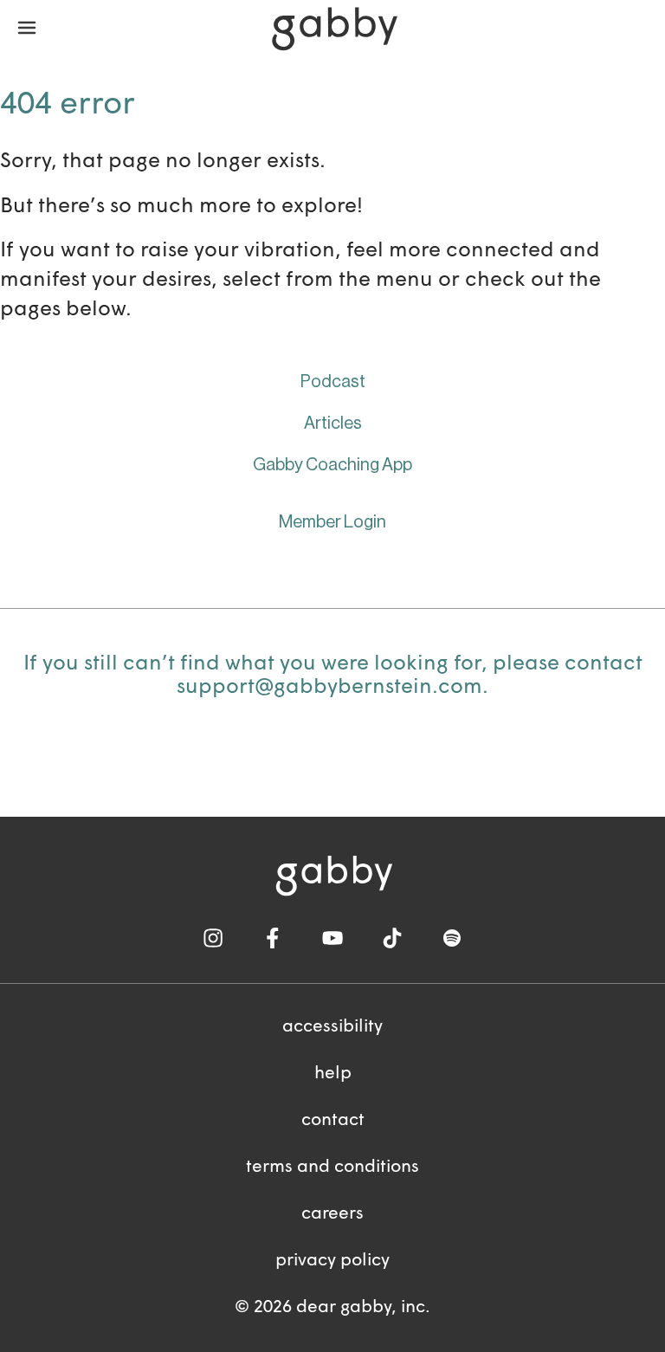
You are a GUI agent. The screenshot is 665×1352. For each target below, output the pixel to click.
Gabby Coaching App (332, 465)
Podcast (332, 382)
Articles (333, 423)
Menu (26, 28)
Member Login (332, 522)
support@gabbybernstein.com (329, 687)
